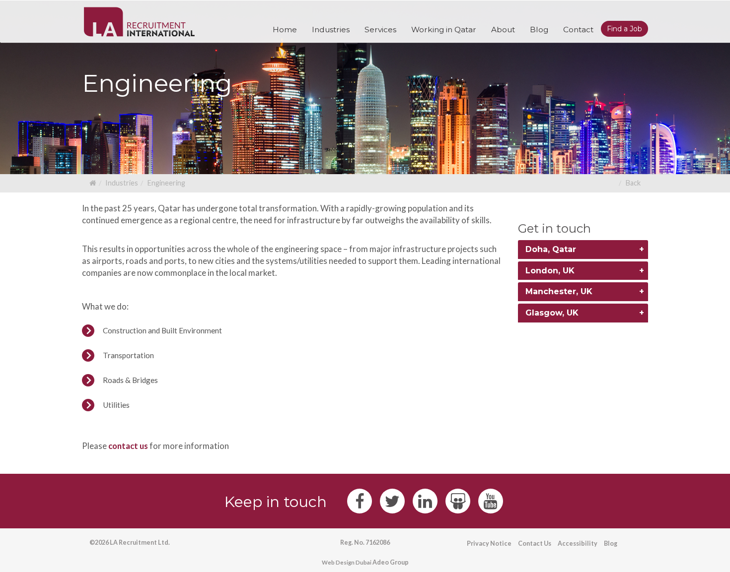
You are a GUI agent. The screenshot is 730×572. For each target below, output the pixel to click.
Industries (121, 183)
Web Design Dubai (346, 562)
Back (633, 183)
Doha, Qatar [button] (550, 249)
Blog (610, 543)
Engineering (166, 183)
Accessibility (577, 543)
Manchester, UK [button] (558, 291)
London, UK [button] (550, 270)
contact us (128, 446)
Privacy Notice (489, 543)
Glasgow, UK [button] (552, 313)
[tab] (583, 249)
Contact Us (534, 543)
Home (285, 29)
